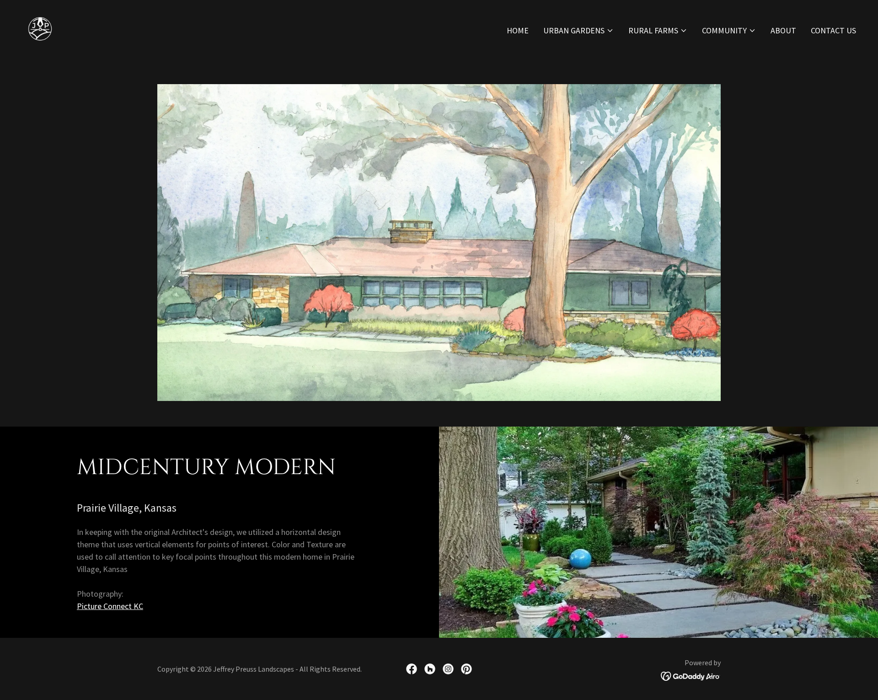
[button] (578, 30)
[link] (40, 28)
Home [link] (518, 30)
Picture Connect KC (110, 606)
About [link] (783, 30)
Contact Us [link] (833, 30)
